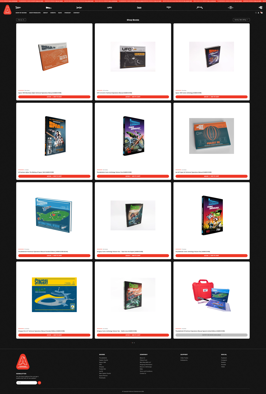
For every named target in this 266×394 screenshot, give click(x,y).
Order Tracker (184, 358)
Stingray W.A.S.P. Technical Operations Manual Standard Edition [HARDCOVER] (41, 331)
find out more (17, 1)
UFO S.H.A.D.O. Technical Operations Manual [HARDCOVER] (114, 93)
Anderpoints (184, 360)
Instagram (224, 360)
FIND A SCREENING (71, 1)
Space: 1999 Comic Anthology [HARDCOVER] (188, 93)
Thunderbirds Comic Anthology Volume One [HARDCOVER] (114, 172)
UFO (100, 364)
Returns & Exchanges (146, 367)
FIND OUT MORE (98, 1)
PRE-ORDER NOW (48, 1)
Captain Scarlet (103, 360)
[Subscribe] (39, 382)
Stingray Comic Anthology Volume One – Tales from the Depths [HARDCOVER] (120, 251)
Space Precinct (103, 375)
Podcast (223, 362)
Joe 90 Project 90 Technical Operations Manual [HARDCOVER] (193, 172)
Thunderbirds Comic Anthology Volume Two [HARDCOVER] (193, 251)
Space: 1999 (102, 362)
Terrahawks (102, 378)
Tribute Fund (143, 360)
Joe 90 (101, 371)
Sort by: (237, 20)
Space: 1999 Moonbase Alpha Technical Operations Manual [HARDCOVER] (39, 93)
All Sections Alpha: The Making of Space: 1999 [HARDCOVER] (36, 172)
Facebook (224, 358)
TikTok (223, 367)
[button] (46, 13)
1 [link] (131, 342)
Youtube (223, 364)
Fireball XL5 (102, 369)
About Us (142, 358)
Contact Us (143, 373)
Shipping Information (146, 364)
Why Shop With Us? (145, 362)
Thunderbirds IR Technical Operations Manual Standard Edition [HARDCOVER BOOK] (43, 251)
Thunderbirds (103, 358)
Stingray (101, 367)
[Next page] (134, 342)
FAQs (141, 369)
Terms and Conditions (146, 371)
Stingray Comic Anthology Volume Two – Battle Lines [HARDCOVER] (117, 331)
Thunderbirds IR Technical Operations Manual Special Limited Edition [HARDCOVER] (200, 331)
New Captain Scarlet (105, 373)
